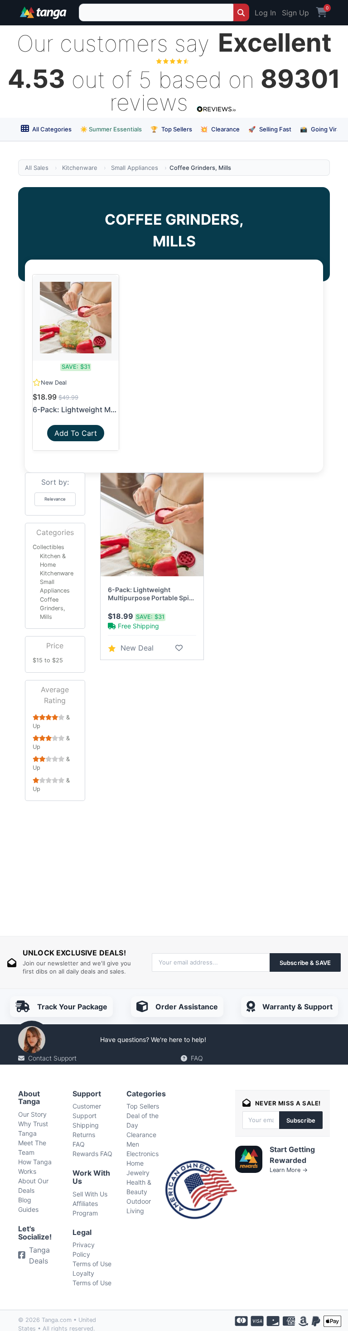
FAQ (197, 1058)
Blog (24, 1200)
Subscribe (300, 1120)
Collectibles (48, 547)
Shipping (85, 1125)
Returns (83, 1134)
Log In (265, 12)
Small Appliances (134, 167)
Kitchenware (79, 167)
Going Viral (320, 129)
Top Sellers (171, 129)
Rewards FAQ (92, 1153)
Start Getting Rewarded (292, 1155)
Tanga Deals (39, 1255)
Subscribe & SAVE (305, 962)
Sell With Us (89, 1194)
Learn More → (289, 1170)
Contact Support (52, 1058)
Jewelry (138, 1173)
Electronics (142, 1153)
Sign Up (295, 12)
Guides (28, 1209)
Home (135, 1163)
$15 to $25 (48, 660)
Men (132, 1144)
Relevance (55, 499)
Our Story (32, 1114)
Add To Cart (75, 433)
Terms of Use (91, 1264)
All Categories (51, 129)
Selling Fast (269, 129)
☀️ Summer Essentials (111, 129)
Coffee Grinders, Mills (52, 608)
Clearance (220, 129)
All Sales (36, 167)
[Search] (241, 12)
